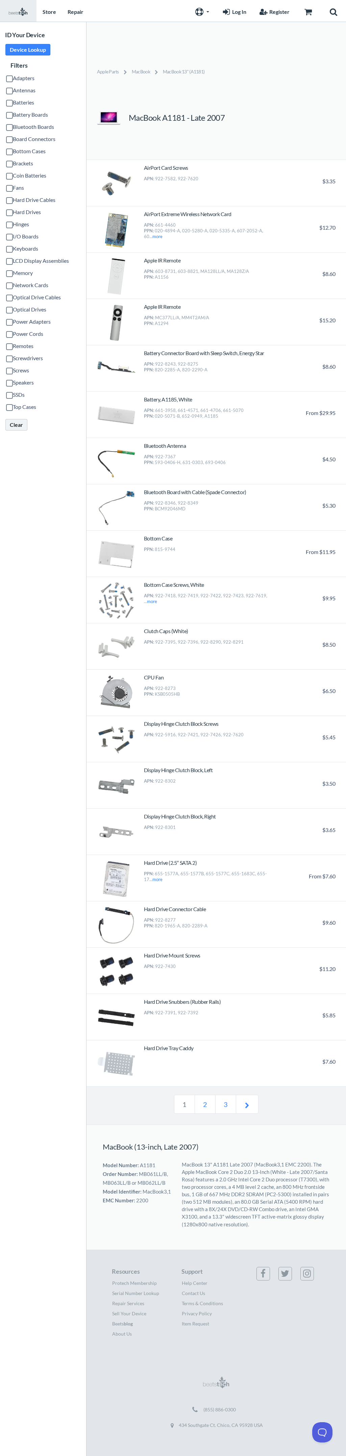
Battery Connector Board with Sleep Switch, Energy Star (204, 353)
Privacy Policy (197, 1313)
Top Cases (24, 406)
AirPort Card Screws (166, 167)
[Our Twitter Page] (289, 1273)
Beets (122, 1323)
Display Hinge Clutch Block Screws (181, 723)
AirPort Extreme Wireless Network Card (187, 214)
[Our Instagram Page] (311, 1273)
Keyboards (25, 248)
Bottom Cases (29, 151)
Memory (23, 273)
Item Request (195, 1323)
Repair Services (128, 1303)
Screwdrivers (28, 358)
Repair (75, 11)
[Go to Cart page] (308, 11)
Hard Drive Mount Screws (172, 955)
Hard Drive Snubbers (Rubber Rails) (182, 1001)
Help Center (194, 1283)
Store (49, 11)
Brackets (23, 163)
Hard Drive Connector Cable (175, 909)
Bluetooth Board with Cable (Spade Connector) (195, 492)
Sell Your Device (129, 1313)
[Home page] (18, 11)
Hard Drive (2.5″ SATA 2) (170, 862)
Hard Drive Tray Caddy (169, 1048)
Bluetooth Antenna (165, 445)
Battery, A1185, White (168, 399)
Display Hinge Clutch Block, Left (178, 770)
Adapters (23, 78)
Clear (16, 424)
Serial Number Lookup (135, 1293)
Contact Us (193, 1293)
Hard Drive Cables (34, 200)
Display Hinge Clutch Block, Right (180, 816)
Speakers (23, 382)
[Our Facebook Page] (267, 1273)
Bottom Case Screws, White (174, 584)
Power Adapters (32, 321)
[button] (201, 11)
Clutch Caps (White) (166, 631)
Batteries (23, 102)
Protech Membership (134, 1283)
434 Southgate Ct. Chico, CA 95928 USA (220, 1425)
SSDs (19, 394)
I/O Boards (26, 236)
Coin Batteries (29, 175)
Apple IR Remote (162, 260)
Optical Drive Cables (37, 297)
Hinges (21, 224)
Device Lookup (28, 49)
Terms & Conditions (202, 1303)
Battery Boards (30, 114)
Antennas (24, 90)
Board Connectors (34, 139)
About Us (122, 1334)
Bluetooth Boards (33, 126)
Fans (18, 187)
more (157, 236)
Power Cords (28, 333)
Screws (21, 370)
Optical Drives (29, 309)
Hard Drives (27, 212)
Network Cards (30, 285)
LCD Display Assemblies (41, 260)
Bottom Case (158, 538)
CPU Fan (154, 677)
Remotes (23, 346)
